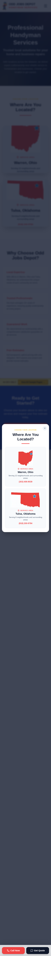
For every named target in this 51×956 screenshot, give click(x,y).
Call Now (15, 950)
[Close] (45, 428)
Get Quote (39, 950)
